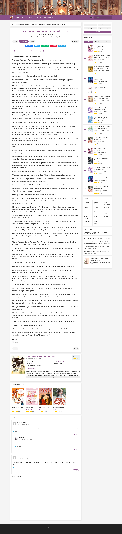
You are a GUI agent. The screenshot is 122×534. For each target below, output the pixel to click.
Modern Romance (102, 91)
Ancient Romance (31, 368)
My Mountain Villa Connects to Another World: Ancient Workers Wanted (101, 68)
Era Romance (101, 100)
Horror (95, 211)
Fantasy (86, 207)
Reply (75, 434)
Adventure (86, 202)
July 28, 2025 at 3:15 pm (23, 424)
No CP (95, 72)
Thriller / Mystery (102, 161)
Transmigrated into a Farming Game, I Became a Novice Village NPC (102, 57)
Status (90, 28)
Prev (15, 41)
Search (98, 31)
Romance (106, 216)
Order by (104, 28)
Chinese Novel (61, 361)
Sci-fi (95, 218)
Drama (105, 202)
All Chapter (24, 41)
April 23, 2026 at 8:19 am (23, 458)
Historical (86, 211)
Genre (90, 25)
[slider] (23, 51)
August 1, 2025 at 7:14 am (25, 439)
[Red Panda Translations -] (11, 17)
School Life (87, 218)
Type (104, 25)
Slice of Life (107, 218)
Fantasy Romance (102, 49)
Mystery (86, 216)
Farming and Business (103, 70)
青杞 (32, 363)
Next (32, 41)
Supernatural (87, 221)
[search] (110, 17)
